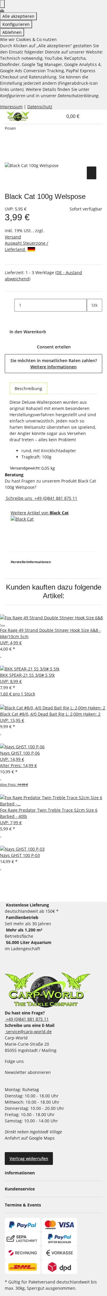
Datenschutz (39, 106)
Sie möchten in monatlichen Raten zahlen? (53, 364)
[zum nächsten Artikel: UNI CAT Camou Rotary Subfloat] (31, 129)
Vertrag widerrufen (29, 1158)
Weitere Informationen (53, 367)
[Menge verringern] (9, 305)
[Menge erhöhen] (91, 318)
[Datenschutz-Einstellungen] (2, 4)
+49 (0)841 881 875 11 (55, 498)
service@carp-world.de (28, 1031)
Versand (13, 237)
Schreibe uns (19, 498)
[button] (51, 116)
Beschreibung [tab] (28, 388)
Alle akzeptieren (18, 16)
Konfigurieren (16, 24)
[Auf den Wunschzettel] (91, 172)
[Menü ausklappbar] (90, 116)
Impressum (11, 106)
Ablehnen (12, 32)
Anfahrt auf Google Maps (30, 1138)
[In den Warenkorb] (9, 158)
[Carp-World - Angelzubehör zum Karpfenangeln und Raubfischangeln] (47, 990)
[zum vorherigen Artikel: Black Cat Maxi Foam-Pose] (20, 129)
